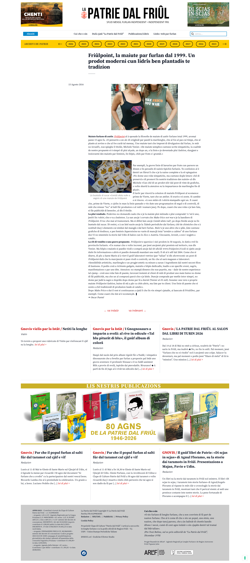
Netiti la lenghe (54, 329)
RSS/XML (96, 516)
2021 (136, 44)
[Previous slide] (60, 44)
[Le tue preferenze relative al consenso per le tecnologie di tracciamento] (245, 558)
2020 (149, 44)
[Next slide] (224, 44)
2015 (214, 44)
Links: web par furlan (165, 33)
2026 (70, 44)
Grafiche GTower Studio (103, 537)
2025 (83, 44)
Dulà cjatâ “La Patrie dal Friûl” (108, 33)
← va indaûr (112, 310)
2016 (201, 44)
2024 (96, 44)
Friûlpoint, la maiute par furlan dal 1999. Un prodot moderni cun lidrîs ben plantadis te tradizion (141, 61)
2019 (162, 44)
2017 (188, 44)
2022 (123, 44)
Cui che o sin (80, 33)
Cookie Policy (87, 520)
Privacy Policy (122, 516)
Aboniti (30, 33)
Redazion (85, 516)
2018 (175, 44)
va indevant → (137, 310)
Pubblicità (108, 516)
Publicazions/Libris (138, 33)
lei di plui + (40, 344)
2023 (109, 44)
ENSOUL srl (86, 537)
